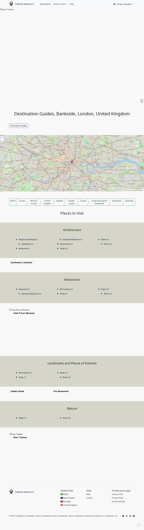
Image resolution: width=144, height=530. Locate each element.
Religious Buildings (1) (28, 239)
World (13, 201)
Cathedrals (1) (27, 244)
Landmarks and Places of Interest (72, 363)
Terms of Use (117, 494)
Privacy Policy (117, 498)
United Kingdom (47, 202)
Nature (72, 408)
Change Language (124, 4)
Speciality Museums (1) (72, 239)
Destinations (45, 4)
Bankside (129, 201)
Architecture (72, 230)
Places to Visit (60, 4)
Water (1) (105, 239)
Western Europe (33, 202)
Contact (89, 498)
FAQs (88, 494)
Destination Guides (18, 125)
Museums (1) (24, 248)
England (59, 201)
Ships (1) (63, 248)
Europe (22, 201)
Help (72, 4)
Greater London (71, 202)
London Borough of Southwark (99, 202)
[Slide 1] (68, 100)
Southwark (116, 201)
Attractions (72, 279)
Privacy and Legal (121, 490)
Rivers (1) (107, 244)
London (83, 201)
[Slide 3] (76, 100)
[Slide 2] (72, 100)
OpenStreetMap (129, 190)
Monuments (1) (66, 244)
